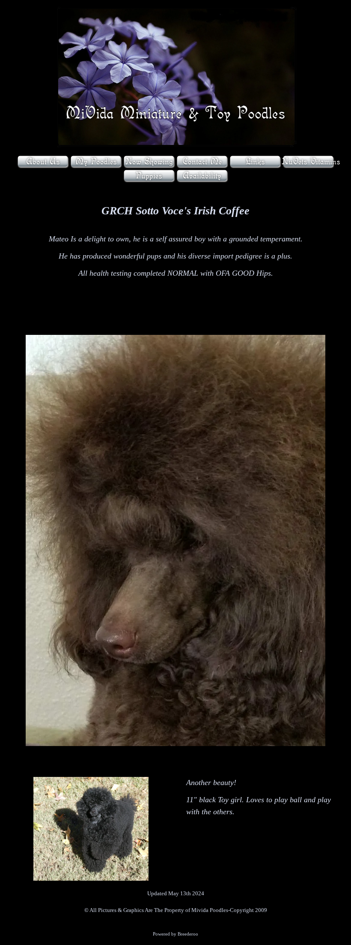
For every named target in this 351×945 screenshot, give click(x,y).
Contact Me (202, 161)
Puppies (149, 175)
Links (255, 161)
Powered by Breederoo (175, 933)
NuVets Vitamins (311, 161)
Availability (202, 175)
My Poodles (96, 161)
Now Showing (149, 161)
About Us (43, 161)
